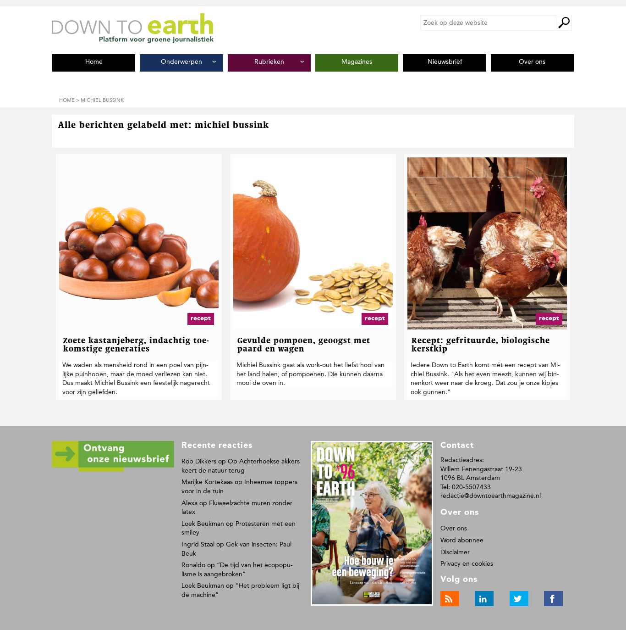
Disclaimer (455, 552)
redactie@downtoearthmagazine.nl (490, 496)
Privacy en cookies (466, 564)
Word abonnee (461, 540)
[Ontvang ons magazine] (113, 470)
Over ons (453, 528)
